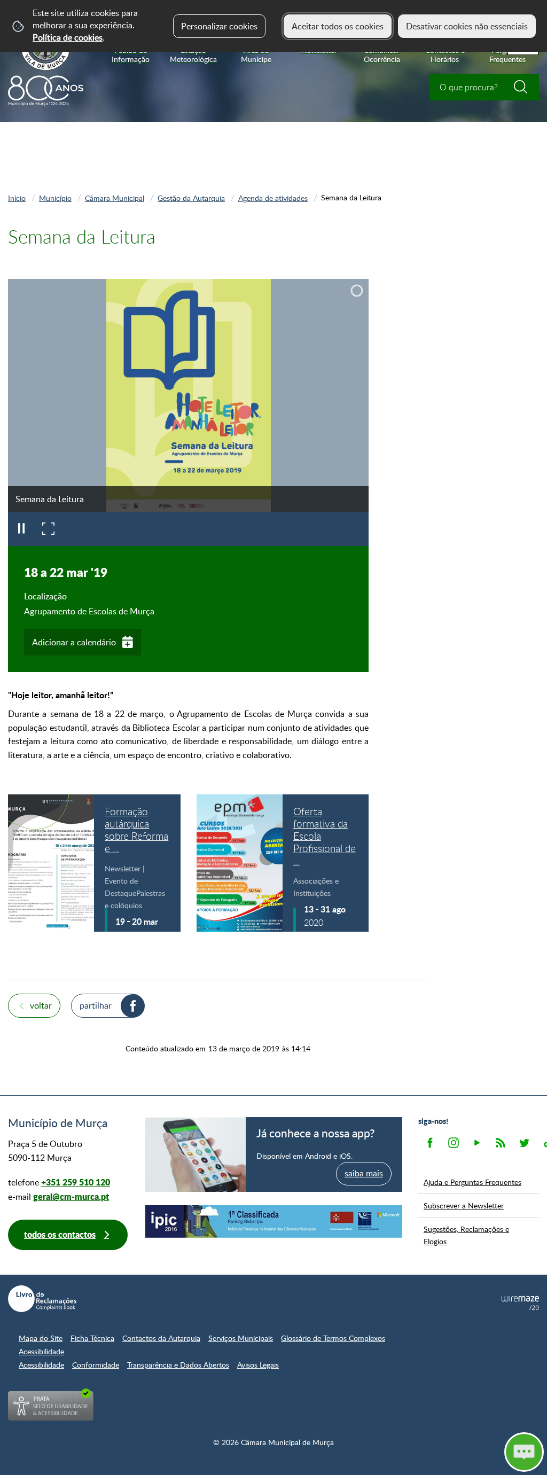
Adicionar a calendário (74, 642)
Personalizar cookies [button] (219, 26)
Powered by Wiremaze (520, 1303)
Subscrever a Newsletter (464, 1205)
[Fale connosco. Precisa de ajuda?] (425, 1451)
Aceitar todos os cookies (338, 26)
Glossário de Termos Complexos (333, 1338)
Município (55, 197)
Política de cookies (68, 37)
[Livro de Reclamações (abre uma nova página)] (42, 1298)
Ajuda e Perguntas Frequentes (472, 1181)
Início (17, 197)
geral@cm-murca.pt (71, 1196)
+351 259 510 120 (75, 1182)
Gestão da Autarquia (191, 197)
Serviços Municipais (240, 1338)
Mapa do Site (40, 1338)
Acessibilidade (41, 1351)
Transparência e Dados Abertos (178, 1365)
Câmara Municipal (114, 197)
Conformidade (95, 1365)
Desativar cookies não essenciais (467, 26)
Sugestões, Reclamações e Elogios (466, 1234)
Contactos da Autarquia (161, 1338)
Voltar (41, 1005)
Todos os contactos (60, 1234)
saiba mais (364, 1173)
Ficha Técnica (92, 1338)
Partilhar (96, 1005)
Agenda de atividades (273, 197)
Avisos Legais (258, 1365)
